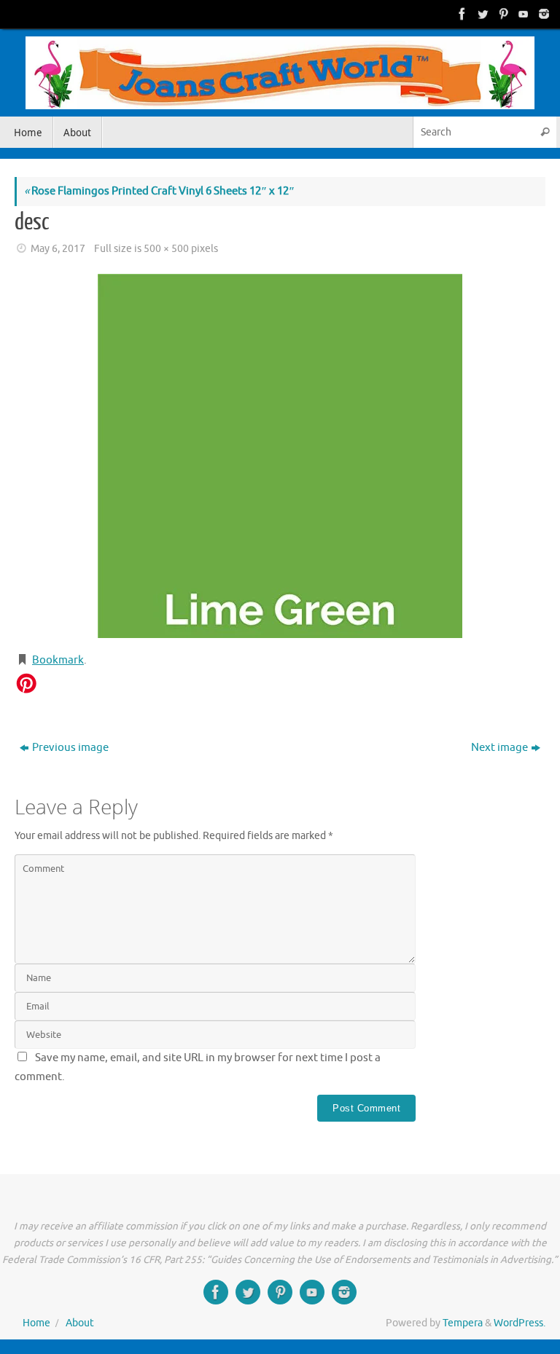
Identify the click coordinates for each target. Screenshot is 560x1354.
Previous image (70, 748)
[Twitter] (481, 14)
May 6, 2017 (58, 249)
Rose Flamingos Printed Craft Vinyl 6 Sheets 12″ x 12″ (159, 191)
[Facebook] (461, 14)
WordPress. (519, 1323)
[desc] (280, 456)
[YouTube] (522, 14)
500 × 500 (166, 249)
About (80, 1323)
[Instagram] (542, 14)
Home (36, 1323)
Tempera (463, 1323)
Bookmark (58, 660)
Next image (499, 748)
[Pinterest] (501, 14)
